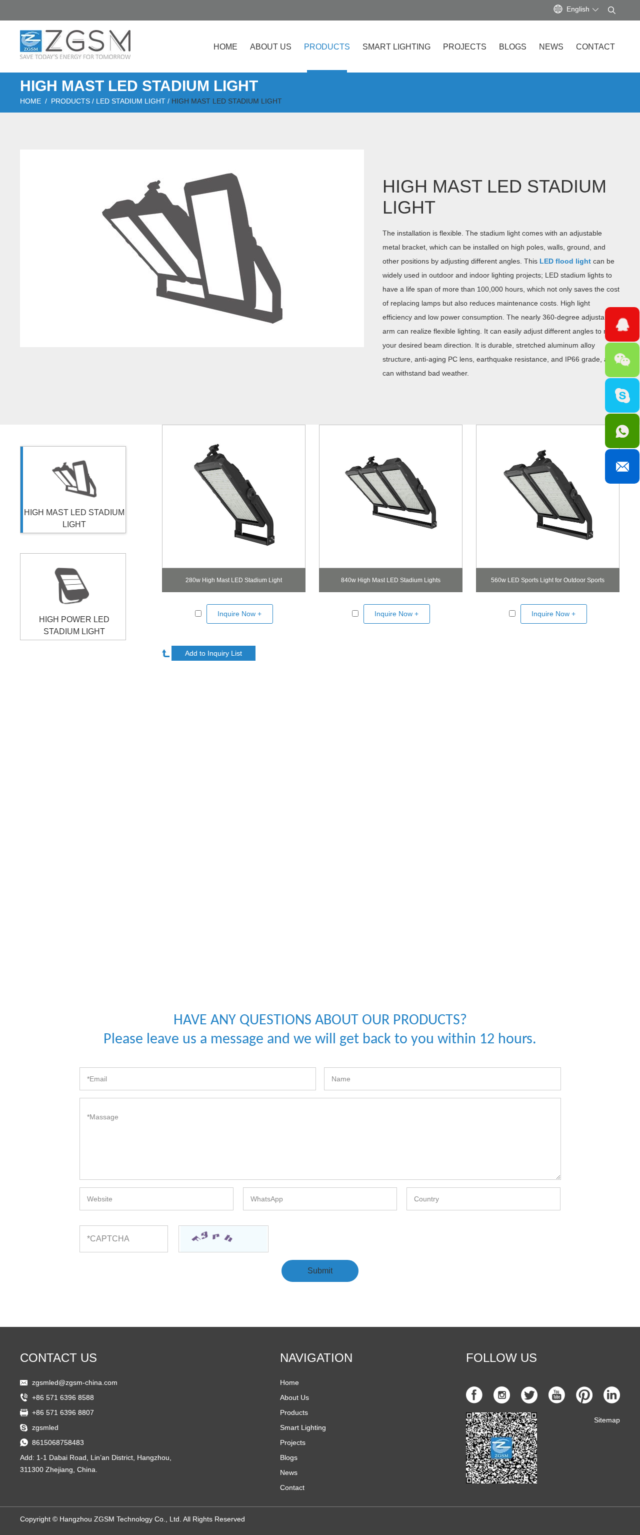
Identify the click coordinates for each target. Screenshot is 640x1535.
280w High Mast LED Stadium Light (234, 580)
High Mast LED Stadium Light (227, 101)
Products (327, 47)
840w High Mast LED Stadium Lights (390, 580)
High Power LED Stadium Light (74, 625)
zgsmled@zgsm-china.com (75, 1382)
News (551, 47)
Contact (595, 47)
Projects (464, 47)
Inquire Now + (240, 614)
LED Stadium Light (131, 101)
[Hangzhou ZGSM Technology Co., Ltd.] (75, 41)
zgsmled (45, 1427)
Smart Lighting (396, 47)
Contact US (58, 1357)
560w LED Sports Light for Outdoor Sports (547, 580)
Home (226, 47)
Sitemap (607, 1420)
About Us (271, 47)
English (578, 9)
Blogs (512, 47)
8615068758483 (58, 1442)
